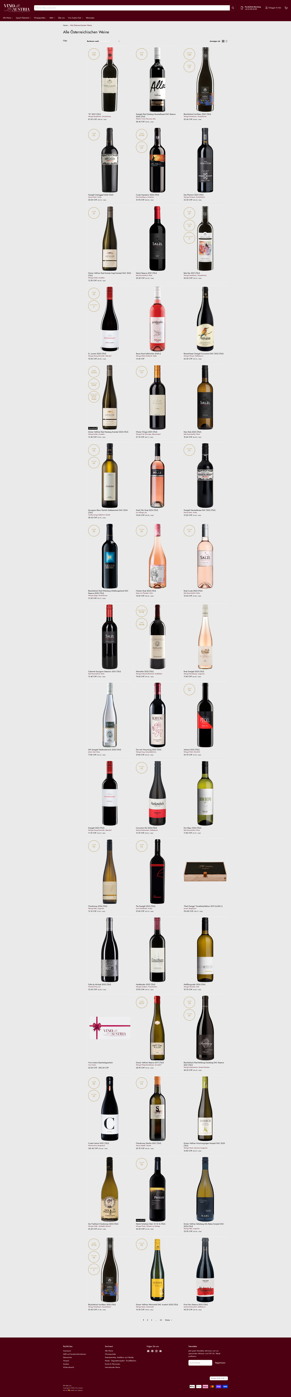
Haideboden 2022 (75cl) (145, 984)
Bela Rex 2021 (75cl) (192, 273)
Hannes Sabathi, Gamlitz (143, 1145)
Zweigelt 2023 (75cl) (96, 828)
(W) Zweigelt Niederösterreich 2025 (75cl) (104, 749)
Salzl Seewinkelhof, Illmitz (144, 275)
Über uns (61, 17)
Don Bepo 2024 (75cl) (192, 828)
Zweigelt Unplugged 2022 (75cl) (100, 195)
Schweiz (218, 1378)
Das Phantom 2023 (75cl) (193, 195)
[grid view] (223, 41)
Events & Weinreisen (112, 1364)
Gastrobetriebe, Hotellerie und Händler (119, 1357)
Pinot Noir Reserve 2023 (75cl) (196, 1304)
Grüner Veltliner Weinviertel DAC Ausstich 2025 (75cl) (157, 1304)
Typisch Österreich (23, 17)
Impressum (67, 1351)
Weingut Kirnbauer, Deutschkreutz (194, 197)
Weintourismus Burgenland (96, 1145)
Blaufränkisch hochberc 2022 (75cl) (102, 1304)
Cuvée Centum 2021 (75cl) (98, 1143)
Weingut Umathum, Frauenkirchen (146, 987)
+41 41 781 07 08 (251, 9)
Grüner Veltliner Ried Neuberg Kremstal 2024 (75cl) (108, 432)
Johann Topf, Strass (94, 752)
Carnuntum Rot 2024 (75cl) (146, 828)
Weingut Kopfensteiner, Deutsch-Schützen (197, 1067)
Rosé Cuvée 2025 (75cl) (193, 591)
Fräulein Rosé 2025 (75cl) (146, 591)
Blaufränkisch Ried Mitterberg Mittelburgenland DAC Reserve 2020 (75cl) (108, 592)
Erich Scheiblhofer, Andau (144, 908)
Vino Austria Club (74, 17)
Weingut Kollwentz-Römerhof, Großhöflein (149, 674)
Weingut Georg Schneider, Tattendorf (99, 356)
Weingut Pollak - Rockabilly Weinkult (99, 1226)
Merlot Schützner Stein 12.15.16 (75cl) (150, 1224)
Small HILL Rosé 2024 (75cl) (147, 510)
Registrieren (220, 1362)
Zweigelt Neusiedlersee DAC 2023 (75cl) (199, 510)
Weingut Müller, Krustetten (96, 278)
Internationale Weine (112, 1367)
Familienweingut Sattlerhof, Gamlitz (99, 515)
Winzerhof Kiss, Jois (94, 987)
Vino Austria (92, 1065)
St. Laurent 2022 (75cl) (97, 353)
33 (161, 1320)
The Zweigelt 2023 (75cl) (145, 906)
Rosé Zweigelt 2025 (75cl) (194, 671)
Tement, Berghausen (190, 908)
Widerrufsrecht (68, 1367)
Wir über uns (67, 1385)
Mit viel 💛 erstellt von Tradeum (73, 1390)
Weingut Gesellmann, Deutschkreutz (99, 116)
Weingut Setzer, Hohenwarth (145, 1307)
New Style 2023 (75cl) (192, 432)
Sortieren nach (93, 41)
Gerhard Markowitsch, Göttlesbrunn (147, 830)
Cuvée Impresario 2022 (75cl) (147, 195)
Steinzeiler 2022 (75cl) (145, 671)
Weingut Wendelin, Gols (191, 987)
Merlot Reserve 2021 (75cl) (146, 273)
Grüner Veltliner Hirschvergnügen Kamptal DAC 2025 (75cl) (204, 1144)
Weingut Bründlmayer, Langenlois (194, 674)
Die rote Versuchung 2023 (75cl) (148, 749)
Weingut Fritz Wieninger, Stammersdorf (148, 434)
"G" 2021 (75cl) (94, 114)
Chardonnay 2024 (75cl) (97, 906)
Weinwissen (90, 17)
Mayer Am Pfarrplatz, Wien (144, 593)
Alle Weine (7, 17)
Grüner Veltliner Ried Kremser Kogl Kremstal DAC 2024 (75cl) (109, 274)
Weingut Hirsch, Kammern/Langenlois (195, 1148)
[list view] (226, 41)
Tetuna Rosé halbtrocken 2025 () (148, 353)
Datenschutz (67, 1357)
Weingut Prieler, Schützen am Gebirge (148, 1226)
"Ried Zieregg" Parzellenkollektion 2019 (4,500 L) (203, 906)
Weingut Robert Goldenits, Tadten (146, 356)
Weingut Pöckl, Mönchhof (192, 752)
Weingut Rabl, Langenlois (96, 908)
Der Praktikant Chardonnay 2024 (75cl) (103, 1224)
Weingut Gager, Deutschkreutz (97, 595)
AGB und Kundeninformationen (74, 1354)
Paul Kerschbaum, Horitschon (145, 197)
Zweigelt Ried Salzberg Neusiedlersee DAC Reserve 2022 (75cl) (156, 115)
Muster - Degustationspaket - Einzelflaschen (120, 1360)
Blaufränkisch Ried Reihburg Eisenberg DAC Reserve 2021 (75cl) (204, 1063)
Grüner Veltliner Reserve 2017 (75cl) (150, 1062)
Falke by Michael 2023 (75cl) (99, 984)
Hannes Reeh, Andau (95, 197)
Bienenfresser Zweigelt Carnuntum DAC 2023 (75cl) (203, 353)
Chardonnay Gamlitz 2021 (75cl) (148, 1143)
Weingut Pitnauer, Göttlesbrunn (193, 356)
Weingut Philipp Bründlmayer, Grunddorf (148, 1065)
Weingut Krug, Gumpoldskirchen (146, 752)
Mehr (52, 17)
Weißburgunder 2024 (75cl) (194, 984)
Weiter (168, 1320)
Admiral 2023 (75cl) (191, 749)
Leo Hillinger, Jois (141, 512)
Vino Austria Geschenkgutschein (100, 1062)
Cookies (66, 1364)
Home (65, 25)
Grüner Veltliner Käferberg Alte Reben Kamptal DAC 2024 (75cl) (204, 1225)
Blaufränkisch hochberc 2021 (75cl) (197, 114)
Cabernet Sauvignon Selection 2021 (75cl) (104, 671)
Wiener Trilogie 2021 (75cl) (146, 432)
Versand (66, 1360)
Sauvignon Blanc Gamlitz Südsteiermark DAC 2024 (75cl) (108, 511)
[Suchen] (233, 7)
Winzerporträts (39, 17)
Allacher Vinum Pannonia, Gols (146, 119)
